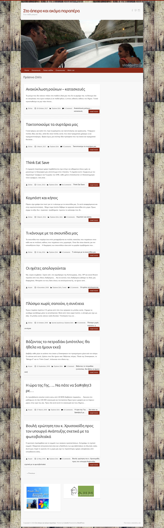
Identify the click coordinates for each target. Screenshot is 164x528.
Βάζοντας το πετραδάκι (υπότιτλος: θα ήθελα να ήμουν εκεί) (58, 344)
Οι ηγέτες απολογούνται (46, 268)
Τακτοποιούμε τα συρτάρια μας (52, 124)
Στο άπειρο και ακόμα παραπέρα (51, 10)
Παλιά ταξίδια (48, 70)
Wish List (70, 70)
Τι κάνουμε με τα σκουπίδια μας (52, 233)
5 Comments (67, 146)
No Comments (66, 185)
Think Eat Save (37, 162)
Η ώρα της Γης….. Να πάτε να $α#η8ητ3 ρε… (58, 388)
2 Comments (74, 287)
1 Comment (68, 108)
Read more (94, 111)
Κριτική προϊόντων (58, 323)
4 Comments (70, 217)
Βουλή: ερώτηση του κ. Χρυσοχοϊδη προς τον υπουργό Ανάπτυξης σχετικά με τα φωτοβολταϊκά (59, 431)
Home (26, 70)
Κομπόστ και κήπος (42, 198)
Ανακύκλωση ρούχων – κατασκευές (55, 89)
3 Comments (66, 459)
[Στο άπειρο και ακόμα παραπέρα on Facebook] (132, 10)
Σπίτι (61, 217)
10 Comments (68, 410)
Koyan (30, 287)
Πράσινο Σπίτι (56, 108)
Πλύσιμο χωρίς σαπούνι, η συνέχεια (55, 303)
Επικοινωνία (60, 70)
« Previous (31, 473)
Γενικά (64, 287)
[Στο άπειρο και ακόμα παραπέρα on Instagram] (139, 10)
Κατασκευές (36, 70)
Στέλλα (30, 108)
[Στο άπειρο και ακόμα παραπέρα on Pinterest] (135, 10)
